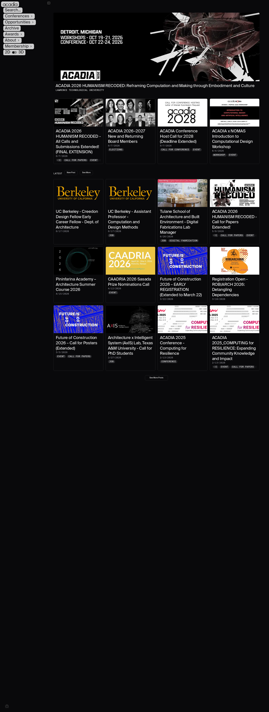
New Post (71, 173)
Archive (12, 28)
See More (86, 173)
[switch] (14, 52)
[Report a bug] (6, 706)
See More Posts (156, 378)
